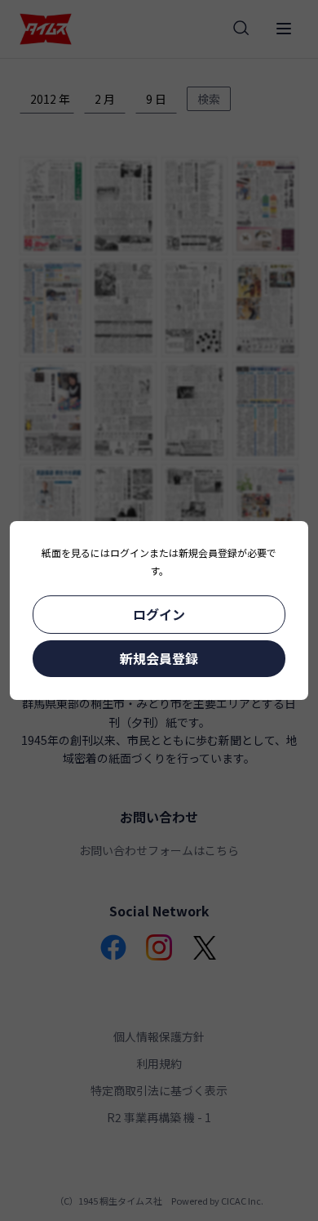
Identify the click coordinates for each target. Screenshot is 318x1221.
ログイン (159, 614)
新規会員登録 (159, 658)
